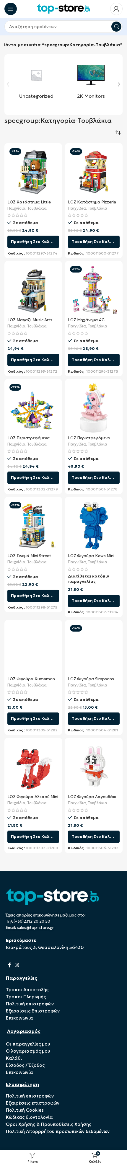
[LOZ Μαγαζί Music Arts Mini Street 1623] (33, 290)
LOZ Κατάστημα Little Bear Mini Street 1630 (29, 204)
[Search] (116, 27)
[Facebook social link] (9, 965)
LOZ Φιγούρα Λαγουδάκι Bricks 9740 (92, 799)
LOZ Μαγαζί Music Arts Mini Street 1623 (29, 322)
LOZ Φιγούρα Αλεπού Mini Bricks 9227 (32, 799)
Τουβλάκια (37, 208)
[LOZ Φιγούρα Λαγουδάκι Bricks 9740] (94, 766)
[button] (8, 84)
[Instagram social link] (17, 965)
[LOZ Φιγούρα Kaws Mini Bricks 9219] (94, 526)
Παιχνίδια (16, 208)
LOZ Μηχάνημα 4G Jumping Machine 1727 (89, 322)
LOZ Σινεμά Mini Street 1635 (29, 558)
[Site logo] (63, 8)
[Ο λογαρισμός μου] (116, 9)
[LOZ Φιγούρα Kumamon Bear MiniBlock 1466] (33, 649)
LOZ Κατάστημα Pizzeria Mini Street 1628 (92, 204)
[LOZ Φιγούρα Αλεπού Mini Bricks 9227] (33, 766)
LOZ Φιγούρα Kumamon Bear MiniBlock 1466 (31, 681)
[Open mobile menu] (10, 9)
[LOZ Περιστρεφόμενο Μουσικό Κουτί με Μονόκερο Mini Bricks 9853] (94, 408)
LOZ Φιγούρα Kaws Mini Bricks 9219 (91, 558)
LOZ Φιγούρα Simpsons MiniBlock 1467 (91, 681)
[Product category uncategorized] (36, 81)
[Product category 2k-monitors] (91, 81)
